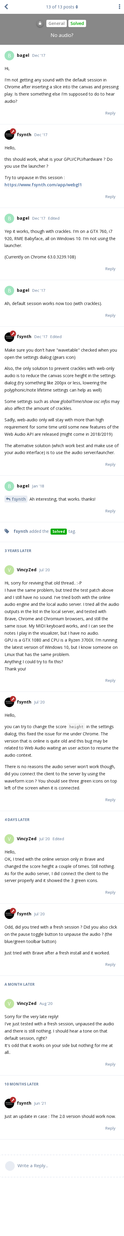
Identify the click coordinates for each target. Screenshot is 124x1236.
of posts (60, 7)
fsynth (19, 499)
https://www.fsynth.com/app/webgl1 (43, 185)
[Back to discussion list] (6, 7)
